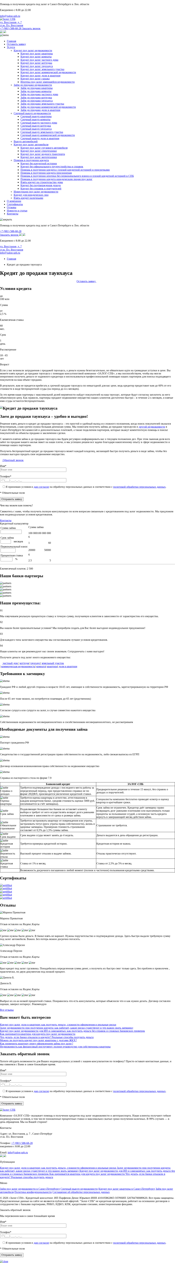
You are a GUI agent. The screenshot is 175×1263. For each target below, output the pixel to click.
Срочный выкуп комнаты (35, 119)
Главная (11, 41)
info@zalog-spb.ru (10, 16)
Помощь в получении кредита (31, 160)
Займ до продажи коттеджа (36, 97)
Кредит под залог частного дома (39, 59)
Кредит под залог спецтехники (39, 150)
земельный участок (53, 663)
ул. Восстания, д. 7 (11, 24)
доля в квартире (68, 666)
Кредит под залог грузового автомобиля (44, 147)
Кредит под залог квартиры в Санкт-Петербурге (126, 1188)
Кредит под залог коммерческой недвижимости (48, 72)
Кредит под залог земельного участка (42, 69)
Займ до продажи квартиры (37, 88)
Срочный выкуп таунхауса (36, 128)
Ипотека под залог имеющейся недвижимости (48, 81)
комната (41, 666)
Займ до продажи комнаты (36, 91)
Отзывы (11, 207)
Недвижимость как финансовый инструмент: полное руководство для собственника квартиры (55, 1046)
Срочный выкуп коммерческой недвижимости (48, 135)
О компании (14, 201)
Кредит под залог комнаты (36, 56)
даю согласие (41, 486)
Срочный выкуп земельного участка (42, 132)
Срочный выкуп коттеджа (36, 125)
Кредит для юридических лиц (31, 194)
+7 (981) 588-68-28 (11, 28)
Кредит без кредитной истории (39, 163)
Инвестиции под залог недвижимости (36, 191)
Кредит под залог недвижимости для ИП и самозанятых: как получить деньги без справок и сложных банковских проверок (72, 1030)
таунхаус (35, 663)
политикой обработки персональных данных (139, 486)
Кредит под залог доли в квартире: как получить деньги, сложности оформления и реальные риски (58, 1024)
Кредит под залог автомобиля (31, 144)
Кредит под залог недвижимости (33, 50)
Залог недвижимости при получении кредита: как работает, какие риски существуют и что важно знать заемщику (66, 1027)
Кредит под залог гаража (35, 78)
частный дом (10, 663)
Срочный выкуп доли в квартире (40, 138)
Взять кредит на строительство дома (42, 182)
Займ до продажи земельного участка (42, 103)
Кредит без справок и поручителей (41, 188)
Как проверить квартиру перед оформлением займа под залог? (36, 1043)
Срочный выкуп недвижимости (32, 113)
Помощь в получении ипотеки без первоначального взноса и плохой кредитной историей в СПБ (77, 175)
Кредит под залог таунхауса (37, 66)
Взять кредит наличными (28, 198)
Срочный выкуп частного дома (39, 122)
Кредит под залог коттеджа (36, 62)
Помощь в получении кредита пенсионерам (46, 172)
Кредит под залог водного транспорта (43, 154)
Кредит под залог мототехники (39, 157)
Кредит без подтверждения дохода (41, 185)
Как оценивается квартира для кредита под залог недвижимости (37, 1034)
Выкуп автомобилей (26, 141)
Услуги (11, 47)
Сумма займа (36, 527)
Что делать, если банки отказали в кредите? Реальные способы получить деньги (47, 1037)
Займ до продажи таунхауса (37, 100)
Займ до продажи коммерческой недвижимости (48, 107)
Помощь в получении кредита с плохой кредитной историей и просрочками (65, 169)
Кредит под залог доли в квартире (40, 75)
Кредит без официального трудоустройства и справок (52, 166)
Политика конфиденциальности (33, 1192)
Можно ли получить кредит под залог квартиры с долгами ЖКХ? (38, 1040)
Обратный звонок (13, 460)
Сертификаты (15, 204)
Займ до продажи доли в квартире (40, 110)
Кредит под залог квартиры (37, 53)
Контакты (12, 213)
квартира (52, 666)
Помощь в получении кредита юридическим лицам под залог (56, 179)
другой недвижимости (152, 426)
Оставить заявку (16, 44)
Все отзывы (7, 1009)
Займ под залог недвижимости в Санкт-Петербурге (30, 1188)
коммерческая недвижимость (18, 666)
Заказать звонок (31, 28)
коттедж (24, 663)
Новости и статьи (17, 210)
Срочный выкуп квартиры (36, 116)
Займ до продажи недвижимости (33, 84)
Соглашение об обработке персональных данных (81, 1192)
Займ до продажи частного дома (39, 94)
